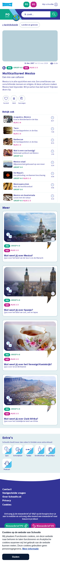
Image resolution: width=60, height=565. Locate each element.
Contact (7, 489)
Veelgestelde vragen (14, 493)
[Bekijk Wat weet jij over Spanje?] (30, 290)
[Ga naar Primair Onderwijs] (8, 14)
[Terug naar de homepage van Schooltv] (7, 4)
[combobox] (35, 14)
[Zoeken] (54, 14)
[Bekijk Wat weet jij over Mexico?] (30, 236)
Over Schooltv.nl (11, 496)
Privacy (6, 500)
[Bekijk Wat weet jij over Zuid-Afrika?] (30, 399)
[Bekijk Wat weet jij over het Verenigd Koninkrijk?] (30, 345)
